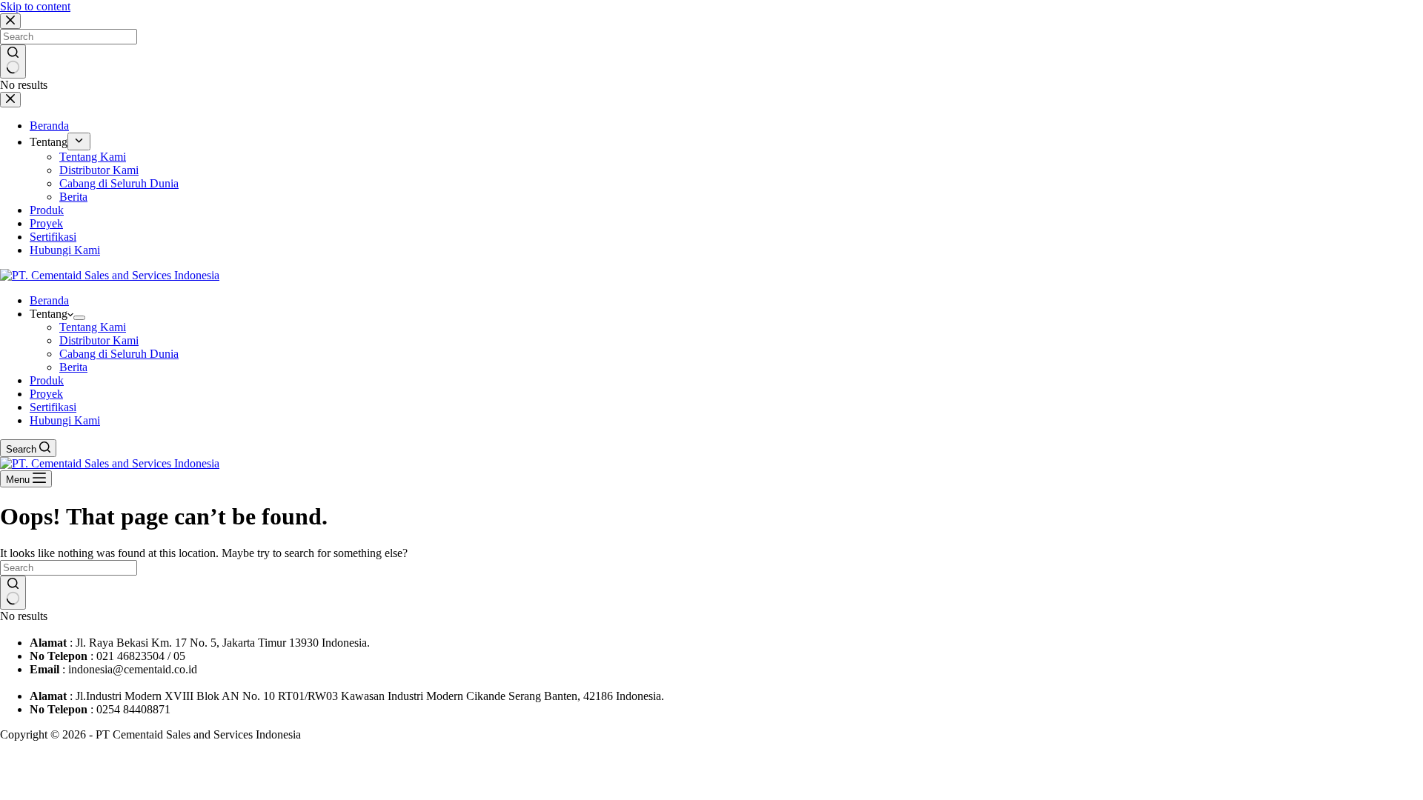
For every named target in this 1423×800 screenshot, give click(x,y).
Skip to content (35, 6)
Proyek (46, 393)
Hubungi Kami (65, 420)
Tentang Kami (92, 327)
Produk (47, 380)
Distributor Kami (99, 340)
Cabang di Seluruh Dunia (119, 353)
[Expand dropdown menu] (79, 318)
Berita (73, 367)
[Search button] (13, 593)
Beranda (49, 300)
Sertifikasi (53, 407)
